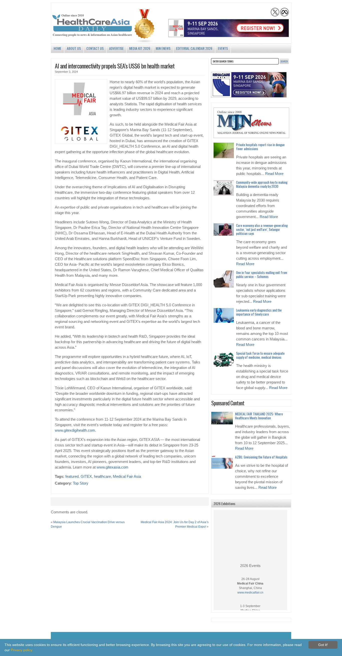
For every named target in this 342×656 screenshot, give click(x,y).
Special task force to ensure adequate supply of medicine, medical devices (260, 355)
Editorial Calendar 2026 (194, 48)
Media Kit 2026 (139, 48)
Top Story (80, 483)
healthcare (102, 477)
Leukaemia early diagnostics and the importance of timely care (259, 312)
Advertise (116, 48)
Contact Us (95, 48)
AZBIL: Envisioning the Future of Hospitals (261, 456)
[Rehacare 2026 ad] (249, 85)
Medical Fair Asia (127, 477)
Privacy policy (21, 650)
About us (74, 48)
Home (57, 48)
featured (72, 477)
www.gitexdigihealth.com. (75, 430)
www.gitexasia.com (112, 467)
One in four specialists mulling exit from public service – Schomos (261, 274)
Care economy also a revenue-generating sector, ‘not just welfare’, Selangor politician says (262, 229)
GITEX (86, 477)
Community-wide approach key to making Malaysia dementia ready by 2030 (261, 184)
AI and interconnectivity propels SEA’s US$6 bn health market (115, 65)
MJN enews (163, 48)
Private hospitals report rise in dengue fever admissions (260, 146)
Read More (274, 174)
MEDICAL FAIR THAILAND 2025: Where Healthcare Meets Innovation (259, 415)
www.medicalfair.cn (250, 588)
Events (223, 48)
